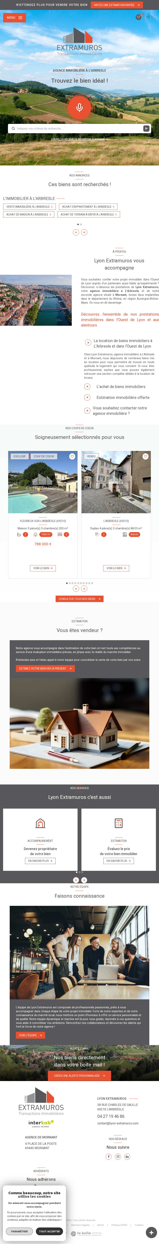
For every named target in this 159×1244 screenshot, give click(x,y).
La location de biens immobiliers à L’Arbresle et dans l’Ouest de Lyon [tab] (123, 343)
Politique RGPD (119, 1225)
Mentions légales (80, 1225)
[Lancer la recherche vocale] (79, 106)
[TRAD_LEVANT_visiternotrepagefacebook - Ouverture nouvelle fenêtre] (108, 1157)
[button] (84, 232)
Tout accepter (49, 1231)
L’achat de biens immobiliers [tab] (121, 386)
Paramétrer (19, 1231)
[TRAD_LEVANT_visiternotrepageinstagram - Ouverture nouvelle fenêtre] (118, 1157)
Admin (100, 1225)
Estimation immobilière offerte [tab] (123, 397)
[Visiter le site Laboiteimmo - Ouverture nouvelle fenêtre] (86, 1233)
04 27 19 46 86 (110, 1116)
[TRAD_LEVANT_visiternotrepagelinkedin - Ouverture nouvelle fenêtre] (127, 1157)
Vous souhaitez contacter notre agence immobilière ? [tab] (120, 411)
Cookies (139, 1225)
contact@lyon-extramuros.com (117, 1123)
